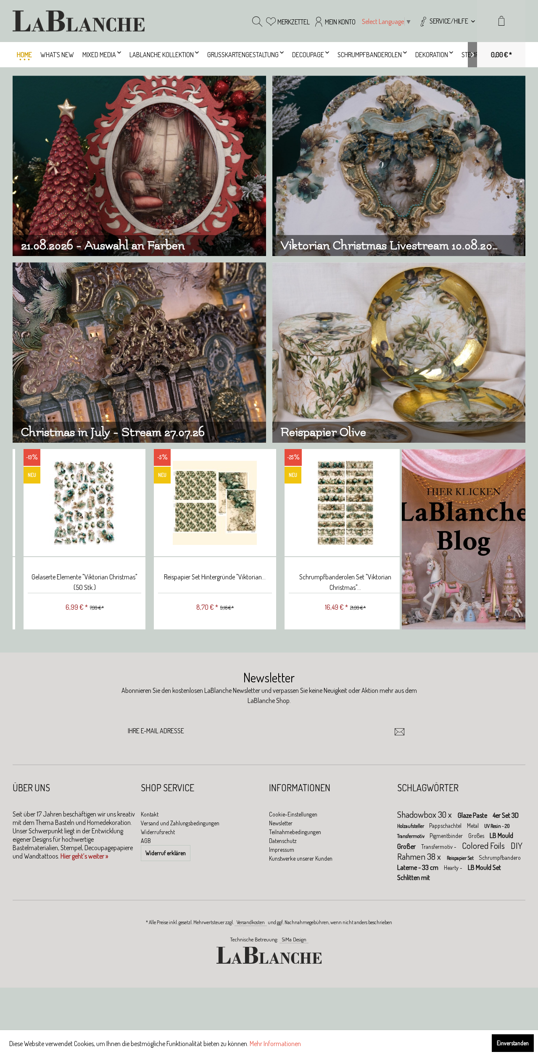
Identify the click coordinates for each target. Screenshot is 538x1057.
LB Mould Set (484, 867)
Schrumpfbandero (500, 857)
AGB (146, 840)
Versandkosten (251, 922)
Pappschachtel (446, 825)
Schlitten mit (413, 877)
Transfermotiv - (439, 846)
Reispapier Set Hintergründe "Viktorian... (203, 577)
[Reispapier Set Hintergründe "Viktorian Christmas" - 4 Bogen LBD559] (203, 503)
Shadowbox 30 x (425, 814)
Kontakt (149, 814)
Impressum (281, 849)
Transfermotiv (411, 836)
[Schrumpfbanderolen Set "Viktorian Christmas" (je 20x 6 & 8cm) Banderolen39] (334, 503)
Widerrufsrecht (158, 831)
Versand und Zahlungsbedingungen (180, 823)
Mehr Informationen (275, 1043)
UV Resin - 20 (497, 826)
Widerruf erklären (165, 852)
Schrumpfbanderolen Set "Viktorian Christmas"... (334, 582)
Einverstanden (513, 1042)
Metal (473, 825)
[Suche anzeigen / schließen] (257, 21)
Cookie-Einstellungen (293, 814)
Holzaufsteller (411, 826)
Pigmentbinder (447, 835)
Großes (476, 835)
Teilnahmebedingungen (295, 831)
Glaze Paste (473, 815)
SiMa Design (294, 939)
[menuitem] (446, 21)
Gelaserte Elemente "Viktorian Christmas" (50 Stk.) (73, 582)
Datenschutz (283, 840)
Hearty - (454, 867)
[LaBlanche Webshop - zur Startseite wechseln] (79, 21)
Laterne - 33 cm (418, 867)
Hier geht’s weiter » (84, 856)
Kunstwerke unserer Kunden (300, 858)
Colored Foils (484, 845)
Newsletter (281, 823)
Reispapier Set (461, 858)
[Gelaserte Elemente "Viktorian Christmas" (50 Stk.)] (73, 503)
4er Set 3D (506, 815)
